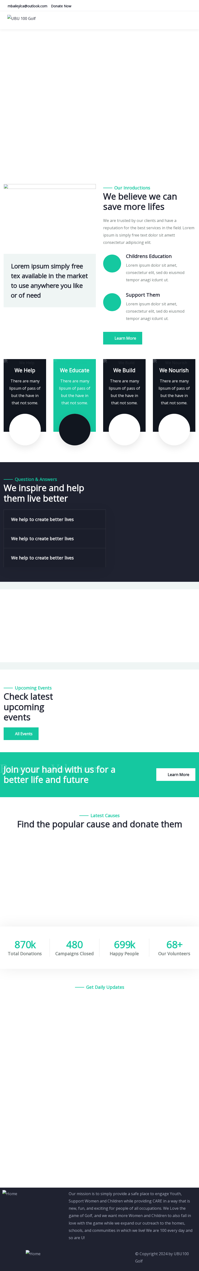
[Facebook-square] (75, 1256)
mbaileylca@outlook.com (27, 6)
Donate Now (61, 6)
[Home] (9, 1193)
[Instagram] (88, 1256)
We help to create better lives (42, 519)
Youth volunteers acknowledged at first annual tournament (83, 1046)
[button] (55, 519)
